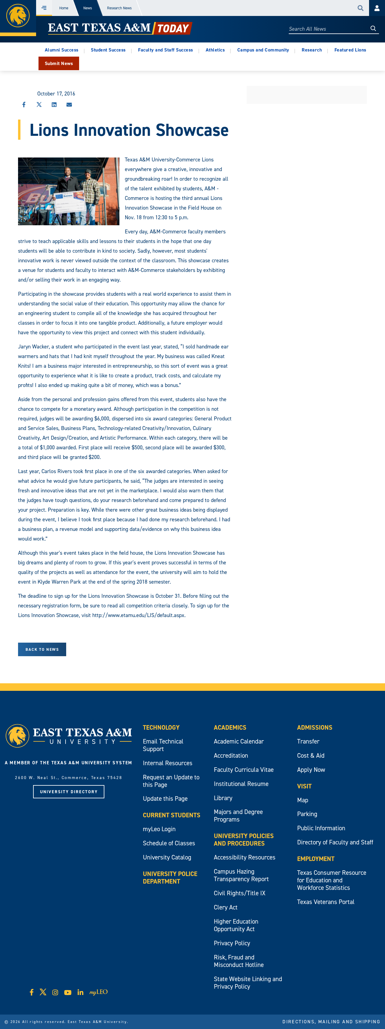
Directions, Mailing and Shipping (331, 1021)
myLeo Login (159, 829)
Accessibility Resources (245, 857)
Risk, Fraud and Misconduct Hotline (239, 960)
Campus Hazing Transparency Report (241, 875)
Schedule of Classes (169, 843)
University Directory (69, 791)
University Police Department (170, 877)
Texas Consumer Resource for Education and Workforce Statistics (331, 880)
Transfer (308, 741)
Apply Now (311, 769)
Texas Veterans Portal (326, 902)
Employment (315, 859)
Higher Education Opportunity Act (236, 925)
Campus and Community (263, 50)
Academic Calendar (239, 741)
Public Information (321, 828)
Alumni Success (62, 50)
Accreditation (231, 755)
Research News (119, 8)
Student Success (108, 50)
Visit (304, 786)
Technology (161, 727)
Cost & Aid (311, 755)
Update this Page (165, 798)
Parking (307, 814)
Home (63, 8)
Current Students (171, 815)
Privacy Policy (232, 943)
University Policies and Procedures (244, 839)
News (87, 8)
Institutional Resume (241, 783)
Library (223, 798)
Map (302, 800)
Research (312, 50)
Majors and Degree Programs (238, 815)
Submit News (59, 63)
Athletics (215, 50)
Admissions (314, 727)
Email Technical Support (163, 745)
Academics (230, 727)
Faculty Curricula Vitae (244, 769)
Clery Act (226, 907)
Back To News (42, 649)
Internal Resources (167, 763)
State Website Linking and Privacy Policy (248, 982)
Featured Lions (350, 50)
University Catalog (167, 857)
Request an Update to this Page (171, 780)
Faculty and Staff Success (165, 50)
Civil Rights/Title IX (239, 893)
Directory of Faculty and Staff (335, 842)
